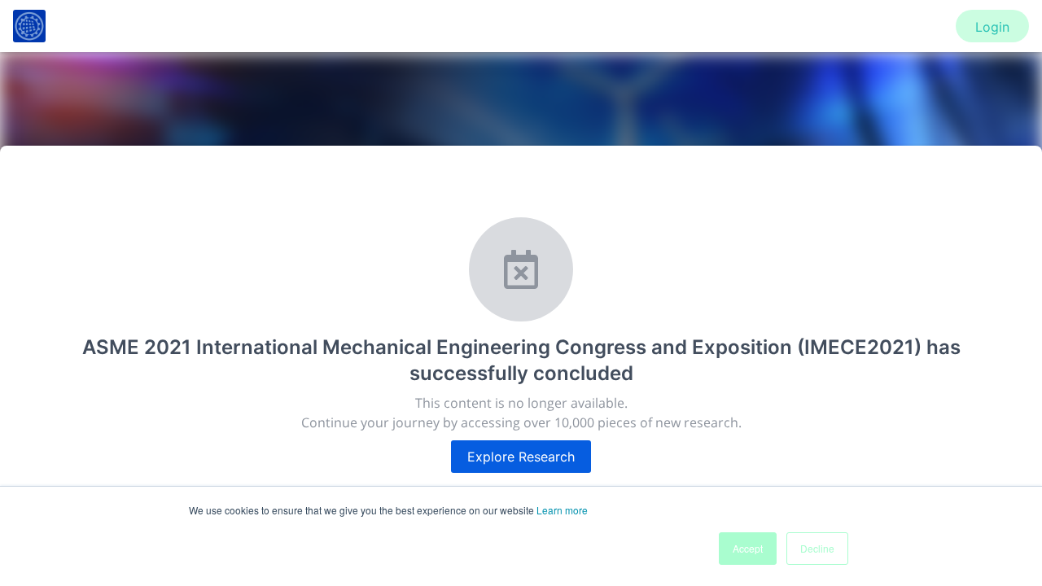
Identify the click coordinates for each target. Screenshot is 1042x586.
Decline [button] (817, 548)
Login (992, 27)
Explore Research (521, 456)
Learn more (562, 510)
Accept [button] (748, 548)
